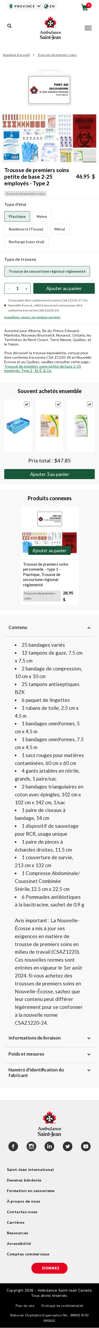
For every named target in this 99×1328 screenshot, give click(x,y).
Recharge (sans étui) (26, 241)
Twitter (68, 1147)
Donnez (51, 1268)
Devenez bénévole (24, 1180)
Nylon (42, 216)
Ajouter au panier (49, 474)
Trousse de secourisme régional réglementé (47, 271)
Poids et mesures (26, 1054)
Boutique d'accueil (16, 55)
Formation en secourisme (31, 1190)
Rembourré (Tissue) (26, 229)
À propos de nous (23, 1201)
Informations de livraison (34, 1038)
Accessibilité (19, 1243)
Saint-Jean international (30, 1169)
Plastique (17, 216)
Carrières (15, 1222)
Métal (59, 229)
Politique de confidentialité (62, 1306)
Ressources (17, 1233)
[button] (88, 28)
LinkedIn (49, 1147)
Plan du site (25, 1306)
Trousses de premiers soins (57, 55)
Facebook (13, 1147)
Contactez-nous (22, 1211)
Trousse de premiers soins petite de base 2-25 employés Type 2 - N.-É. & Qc (42, 368)
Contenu (17, 627)
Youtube (86, 1147)
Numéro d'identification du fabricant (36, 1072)
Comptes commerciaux (28, 1254)
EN (52, 6)
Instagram (31, 1147)
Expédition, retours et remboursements (32, 317)
